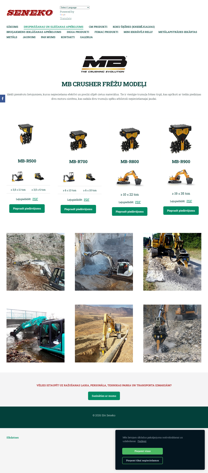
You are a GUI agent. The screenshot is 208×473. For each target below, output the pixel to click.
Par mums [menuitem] (48, 37)
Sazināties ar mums (104, 395)
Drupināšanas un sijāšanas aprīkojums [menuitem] (53, 26)
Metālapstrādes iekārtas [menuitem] (177, 32)
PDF (35, 199)
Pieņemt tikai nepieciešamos (142, 460)
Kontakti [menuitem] (68, 37)
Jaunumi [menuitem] (29, 37)
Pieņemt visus (143, 451)
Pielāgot (142, 441)
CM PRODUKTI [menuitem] (98, 26)
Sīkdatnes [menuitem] (12, 437)
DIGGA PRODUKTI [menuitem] (78, 32)
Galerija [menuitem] (86, 37)
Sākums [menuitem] (12, 26)
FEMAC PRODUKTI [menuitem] (106, 32)
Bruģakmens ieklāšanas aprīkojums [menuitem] (33, 32)
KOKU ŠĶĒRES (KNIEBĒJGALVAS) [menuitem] (134, 26)
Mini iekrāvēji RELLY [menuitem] (138, 32)
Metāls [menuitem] (11, 37)
